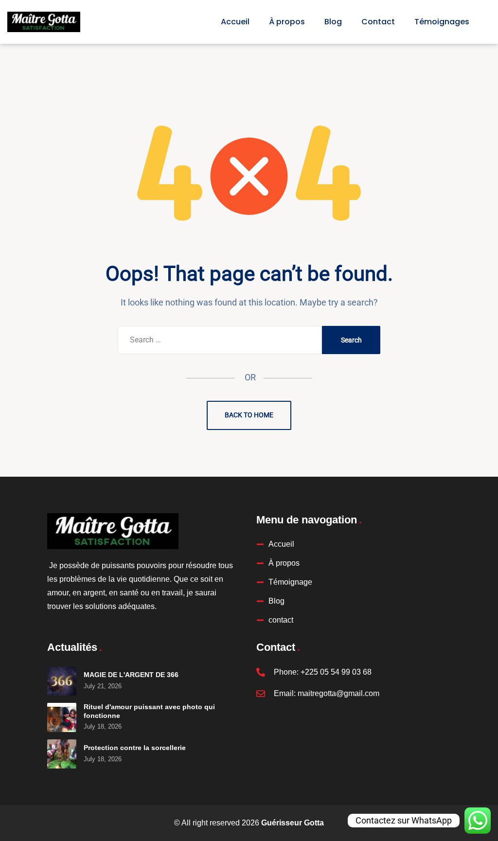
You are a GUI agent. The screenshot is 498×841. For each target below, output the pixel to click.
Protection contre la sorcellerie (135, 748)
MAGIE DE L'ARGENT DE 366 (131, 675)
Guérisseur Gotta (292, 823)
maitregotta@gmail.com (338, 693)
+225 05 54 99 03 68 (336, 672)
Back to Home (249, 415)
